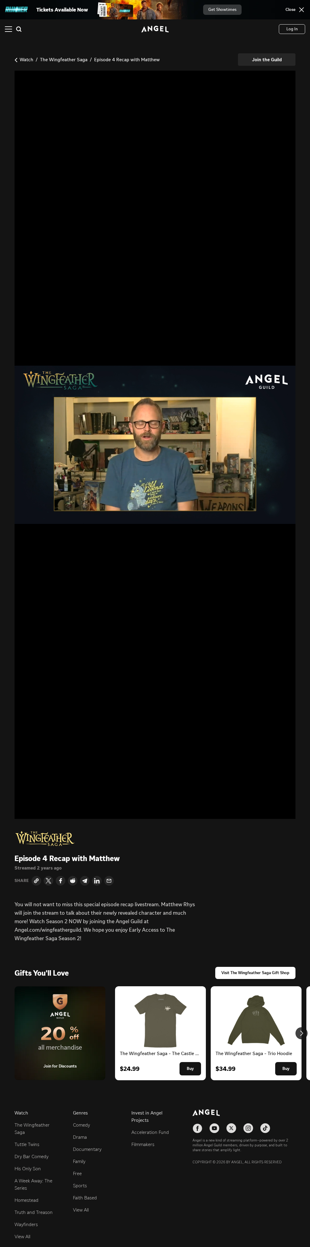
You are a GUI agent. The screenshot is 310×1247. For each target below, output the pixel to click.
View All (22, 1236)
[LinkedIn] (97, 881)
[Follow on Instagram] (248, 1128)
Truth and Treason (34, 1212)
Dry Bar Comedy (31, 1156)
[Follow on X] (231, 1128)
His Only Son (28, 1169)
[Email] (109, 881)
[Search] (19, 29)
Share (22, 880)
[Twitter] (48, 881)
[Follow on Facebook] (197, 1128)
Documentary (87, 1149)
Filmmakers (142, 1144)
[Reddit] (73, 881)
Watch (26, 59)
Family (79, 1161)
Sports (80, 1185)
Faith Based (85, 1198)
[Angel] (155, 29)
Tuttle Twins (27, 1144)
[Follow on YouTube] (214, 1128)
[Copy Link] (36, 881)
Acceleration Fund (150, 1132)
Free (77, 1173)
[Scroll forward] (301, 1033)
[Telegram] (85, 881)
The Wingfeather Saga (63, 59)
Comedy (81, 1125)
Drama (80, 1137)
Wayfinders (26, 1224)
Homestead (26, 1200)
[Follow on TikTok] (265, 1128)
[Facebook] (60, 881)
